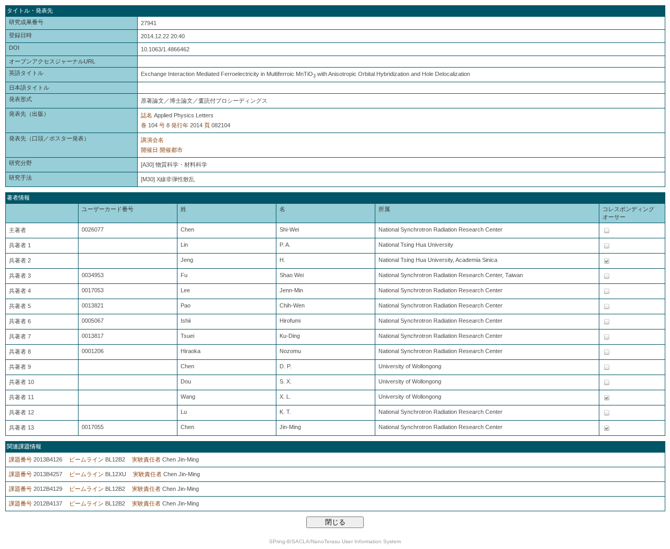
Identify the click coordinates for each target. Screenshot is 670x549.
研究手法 (20, 177)
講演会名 (152, 140)
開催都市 (171, 150)
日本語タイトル (29, 87)
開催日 (149, 150)
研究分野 (20, 163)
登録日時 (20, 35)
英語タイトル (26, 73)
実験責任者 (146, 459)
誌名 (146, 115)
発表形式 (20, 99)
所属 (384, 209)
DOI (14, 48)
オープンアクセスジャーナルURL (52, 61)
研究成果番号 (26, 22)
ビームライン (86, 459)
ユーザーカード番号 (107, 209)
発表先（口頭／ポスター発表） (49, 138)
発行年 (179, 125)
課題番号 (20, 459)
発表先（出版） (29, 114)
